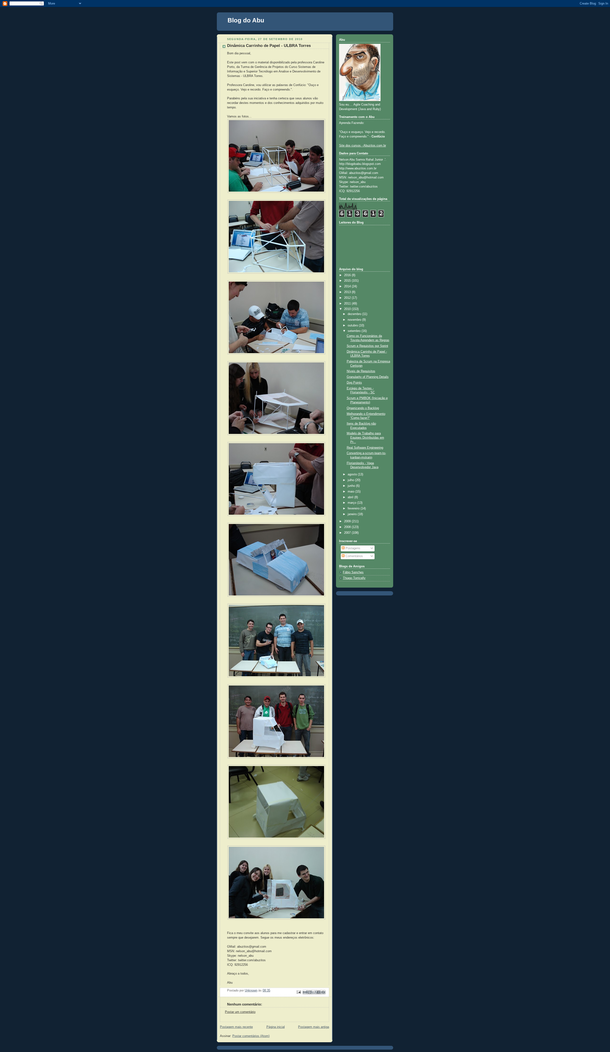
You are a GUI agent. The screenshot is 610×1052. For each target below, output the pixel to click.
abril (351, 497)
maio (351, 491)
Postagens (352, 548)
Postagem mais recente (236, 1027)
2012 (348, 298)
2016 (348, 275)
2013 (348, 292)
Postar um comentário (240, 1012)
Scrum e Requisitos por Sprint (367, 346)
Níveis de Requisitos (361, 371)
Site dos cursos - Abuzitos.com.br (362, 145)
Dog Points (354, 382)
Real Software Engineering (365, 447)
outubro (353, 325)
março (352, 502)
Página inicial (275, 1027)
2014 (348, 286)
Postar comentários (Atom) (250, 1036)
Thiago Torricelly (354, 578)
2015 (348, 280)
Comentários (354, 556)
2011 (348, 303)
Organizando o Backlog (363, 408)
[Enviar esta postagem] (298, 992)
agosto (353, 474)
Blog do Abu (246, 20)
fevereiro (354, 508)
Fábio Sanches (353, 572)
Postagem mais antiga (313, 1027)
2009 (348, 521)
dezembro (355, 314)
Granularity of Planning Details (368, 377)
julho (351, 480)
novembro (355, 319)
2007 (348, 532)
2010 (348, 309)
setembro (354, 331)
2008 (348, 527)
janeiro (353, 514)
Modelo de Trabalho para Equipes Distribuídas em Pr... (365, 437)
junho (352, 486)
